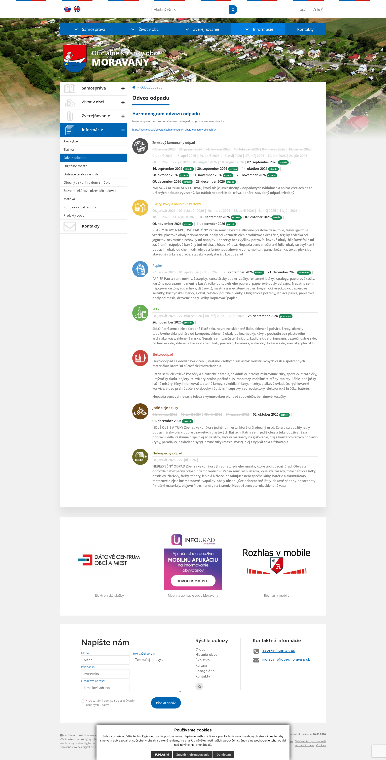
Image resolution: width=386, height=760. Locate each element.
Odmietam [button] (224, 754)
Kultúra (201, 665)
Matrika (69, 199)
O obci (200, 649)
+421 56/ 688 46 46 (278, 651)
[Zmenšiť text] (304, 9)
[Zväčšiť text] (318, 9)
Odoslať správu (166, 703)
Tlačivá (69, 149)
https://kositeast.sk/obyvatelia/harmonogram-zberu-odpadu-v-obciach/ (173, 129)
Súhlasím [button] (161, 754)
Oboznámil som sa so (111, 703)
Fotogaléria (205, 671)
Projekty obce (74, 215)
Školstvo (202, 660)
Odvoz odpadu (75, 158)
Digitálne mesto (75, 166)
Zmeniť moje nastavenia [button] (192, 754)
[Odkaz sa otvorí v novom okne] (199, 686)
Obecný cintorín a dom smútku (87, 182)
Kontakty (305, 29)
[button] (88, 29)
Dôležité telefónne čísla (81, 174)
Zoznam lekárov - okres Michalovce (90, 190)
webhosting (67, 743)
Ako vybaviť (72, 141)
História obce (206, 655)
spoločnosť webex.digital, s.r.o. (78, 747)
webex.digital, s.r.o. (87, 743)
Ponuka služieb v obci (80, 207)
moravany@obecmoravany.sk (286, 659)
